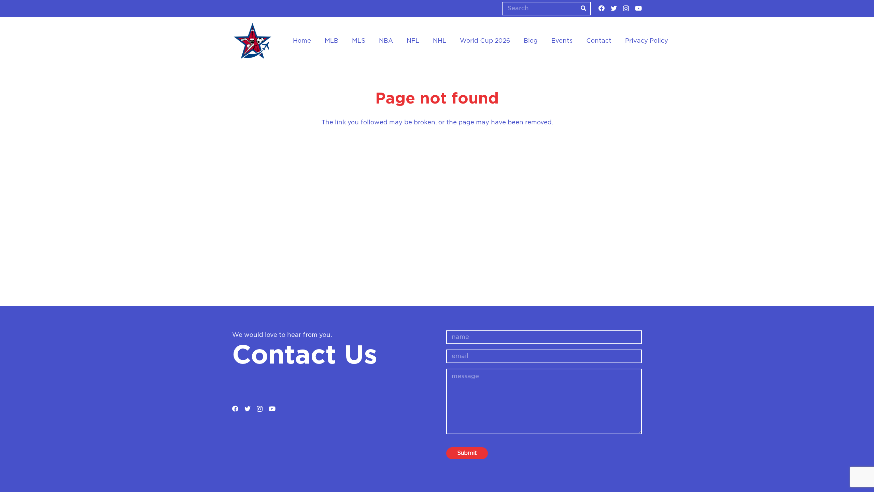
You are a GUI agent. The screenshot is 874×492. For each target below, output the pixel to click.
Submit (467, 453)
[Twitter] (614, 8)
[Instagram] (626, 8)
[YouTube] (638, 8)
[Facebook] (601, 8)
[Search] (583, 8)
